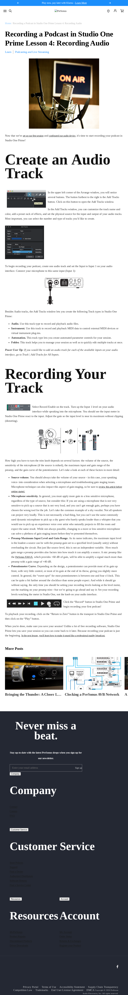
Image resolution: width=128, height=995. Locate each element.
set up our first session (33, 135)
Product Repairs (17, 936)
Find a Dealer (16, 871)
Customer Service (19, 829)
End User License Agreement (67, 990)
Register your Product (70, 945)
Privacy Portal (30, 987)
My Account (65, 932)
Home (8, 23)
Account (64, 899)
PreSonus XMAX (24, 557)
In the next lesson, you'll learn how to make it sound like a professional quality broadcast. (63, 635)
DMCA (90, 990)
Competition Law (22, 990)
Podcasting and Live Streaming (32, 51)
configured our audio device (62, 135)
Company (15, 774)
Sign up (78, 768)
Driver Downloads (19, 945)
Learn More (81, 3)
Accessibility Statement (72, 987)
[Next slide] (110, 3)
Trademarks (41, 990)
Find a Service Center (20, 885)
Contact (13, 806)
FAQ (12, 815)
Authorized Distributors (21, 876)
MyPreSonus (16, 932)
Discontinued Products (21, 941)
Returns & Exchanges (70, 941)
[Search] (10, 10)
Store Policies (16, 862)
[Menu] (4, 11)
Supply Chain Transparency (103, 987)
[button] (122, 11)
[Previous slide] (18, 3)
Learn (8, 51)
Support (13, 867)
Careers (13, 811)
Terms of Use (49, 987)
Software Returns (18, 880)
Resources (16, 899)
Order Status (65, 936)
